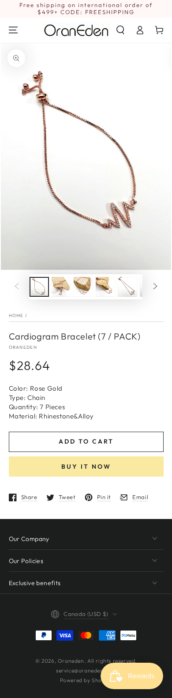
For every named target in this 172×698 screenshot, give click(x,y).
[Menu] (13, 29)
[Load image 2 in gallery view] (61, 287)
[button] (120, 29)
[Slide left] (16, 286)
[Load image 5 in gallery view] (127, 287)
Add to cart (86, 441)
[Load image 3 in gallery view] (83, 287)
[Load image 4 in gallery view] (105, 287)
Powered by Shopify (86, 680)
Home (16, 315)
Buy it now (86, 466)
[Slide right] (155, 286)
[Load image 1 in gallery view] (39, 287)
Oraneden (23, 347)
